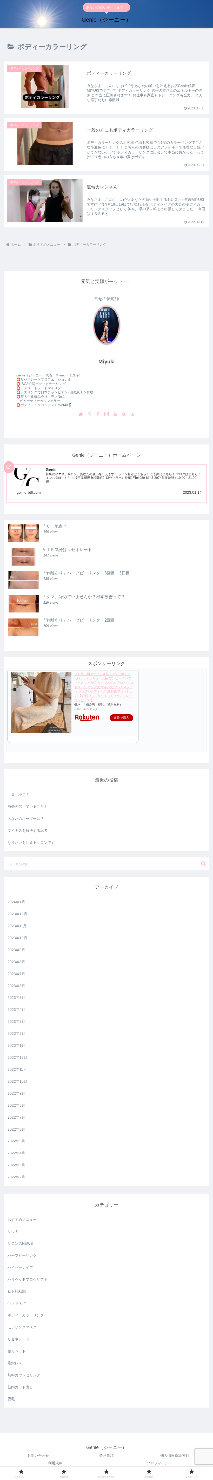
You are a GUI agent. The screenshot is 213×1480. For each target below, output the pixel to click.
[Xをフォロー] (89, 414)
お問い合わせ (38, 1455)
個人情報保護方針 (174, 1455)
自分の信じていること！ (28, 806)
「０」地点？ (18, 794)
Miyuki (106, 361)
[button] (203, 864)
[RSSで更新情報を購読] (132, 414)
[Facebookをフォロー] (98, 414)
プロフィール (158, 1463)
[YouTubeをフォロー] (115, 414)
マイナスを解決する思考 (28, 830)
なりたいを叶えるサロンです (31, 842)
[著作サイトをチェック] (80, 414)
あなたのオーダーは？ (26, 818)
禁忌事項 (106, 1455)
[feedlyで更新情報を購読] (123, 414)
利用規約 (55, 1463)
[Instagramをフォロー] (106, 414)
